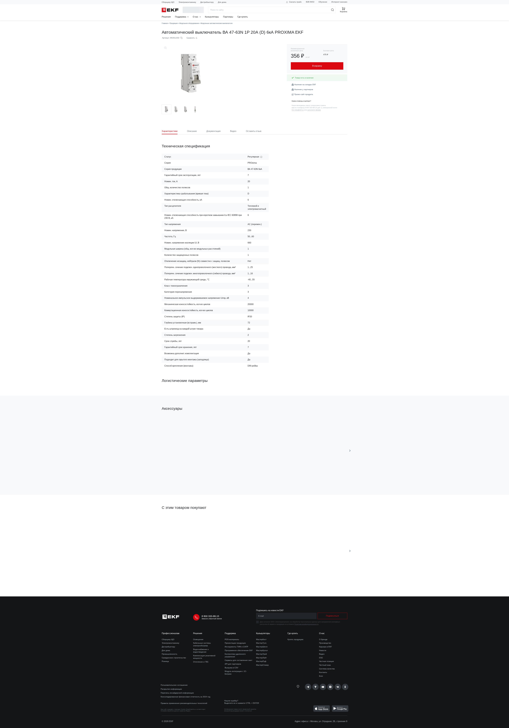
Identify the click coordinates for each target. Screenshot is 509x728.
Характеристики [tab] (169, 131)
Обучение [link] (323, 2)
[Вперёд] (350, 450)
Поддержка (181, 17)
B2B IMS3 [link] (310, 2)
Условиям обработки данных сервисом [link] (173, 711)
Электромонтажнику (187, 2)
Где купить (242, 17)
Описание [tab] (192, 131)
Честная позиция (326, 661)
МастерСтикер (262, 665)
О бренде (323, 639)
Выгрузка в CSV (231, 668)
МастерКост (261, 639)
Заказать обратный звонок (212, 619)
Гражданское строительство (174, 658)
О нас (196, 17)
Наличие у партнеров (303, 89)
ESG (321, 658)
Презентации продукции (235, 643)
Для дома (222, 2)
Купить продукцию (295, 639)
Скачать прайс (295, 2)
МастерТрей (261, 654)
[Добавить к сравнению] (201, 478)
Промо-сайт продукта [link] (303, 94)
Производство (325, 643)
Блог (321, 676)
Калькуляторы (212, 17)
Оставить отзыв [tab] (253, 131)
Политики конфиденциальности (306, 624)
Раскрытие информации (171, 689)
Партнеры (228, 17)
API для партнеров (233, 664)
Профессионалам (170, 633)
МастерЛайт (261, 658)
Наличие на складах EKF (305, 84)
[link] (308, 687)
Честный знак (325, 665)
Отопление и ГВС (201, 662)
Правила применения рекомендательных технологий (184, 703)
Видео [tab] (233, 131)
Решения (166, 17)
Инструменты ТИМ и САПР (236, 647)
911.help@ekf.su (298, 110)
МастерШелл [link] (261, 647)
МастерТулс (261, 643)
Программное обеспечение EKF (239, 650)
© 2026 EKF (167, 721)
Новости (322, 650)
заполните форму (314, 110)
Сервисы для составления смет (238, 660)
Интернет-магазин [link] (339, 2)
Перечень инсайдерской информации (177, 693)
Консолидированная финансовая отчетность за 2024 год (185, 697)
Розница (165, 661)
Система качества (327, 669)
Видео (321, 654)
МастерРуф (261, 661)
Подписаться (224, 579)
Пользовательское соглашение (174, 685)
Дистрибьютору (207, 2)
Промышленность (169, 654)
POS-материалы (232, 639)
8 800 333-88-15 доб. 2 (313, 108)
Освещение (198, 639)
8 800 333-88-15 (210, 616)
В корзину (177, 478)
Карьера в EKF (325, 647)
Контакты (323, 672)
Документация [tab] (213, 131)
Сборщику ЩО (168, 2)
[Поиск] (332, 10)
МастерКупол (262, 650)
